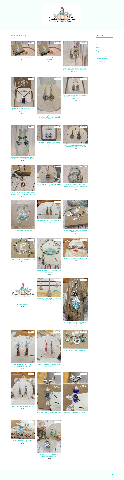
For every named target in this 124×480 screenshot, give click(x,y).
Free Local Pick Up (101, 56)
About (97, 54)
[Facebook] (109, 475)
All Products (99, 45)
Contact (98, 63)
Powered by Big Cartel (17, 475)
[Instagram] (112, 475)
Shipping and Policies (101, 58)
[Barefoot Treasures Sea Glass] (62, 14)
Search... (98, 47)
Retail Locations (100, 61)
